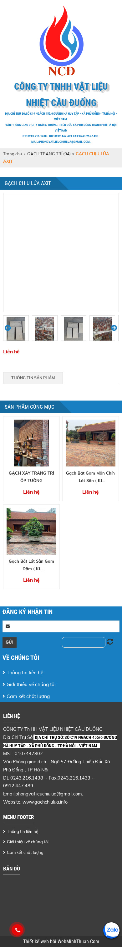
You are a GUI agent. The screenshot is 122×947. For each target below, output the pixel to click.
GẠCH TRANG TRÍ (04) (49, 153)
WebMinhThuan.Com (78, 942)
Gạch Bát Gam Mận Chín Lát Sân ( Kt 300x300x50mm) (90, 480)
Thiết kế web (36, 942)
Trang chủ (12, 153)
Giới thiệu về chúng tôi (31, 684)
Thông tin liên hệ (25, 672)
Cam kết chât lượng (28, 696)
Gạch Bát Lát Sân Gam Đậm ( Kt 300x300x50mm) (31, 568)
